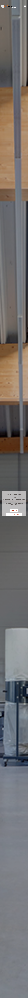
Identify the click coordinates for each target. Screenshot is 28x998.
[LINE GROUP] (8, 6)
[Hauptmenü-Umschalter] (25, 6)
